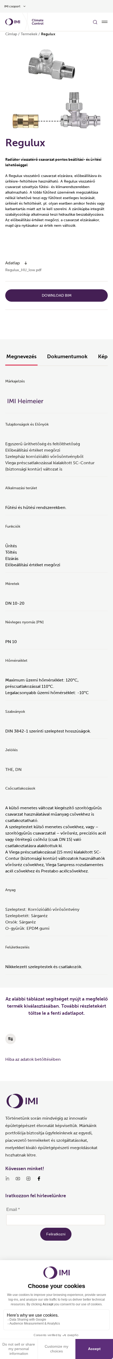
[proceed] (26, 263)
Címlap (11, 34)
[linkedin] (7, 1178)
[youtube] (18, 1178)
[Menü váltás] (104, 22)
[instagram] (28, 1178)
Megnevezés (21, 356)
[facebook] (39, 1178)
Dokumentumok (67, 356)
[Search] (95, 22)
